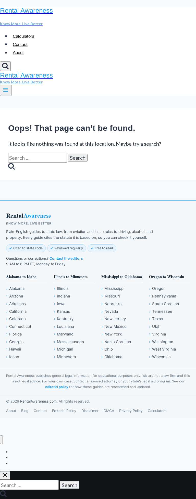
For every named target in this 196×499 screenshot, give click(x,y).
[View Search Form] (5, 66)
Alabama (15, 288)
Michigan (63, 349)
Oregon (157, 288)
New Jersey (113, 318)
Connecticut (18, 326)
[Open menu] (5, 90)
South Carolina (164, 303)
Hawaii (13, 349)
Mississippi (113, 288)
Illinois (61, 288)
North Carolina (116, 341)
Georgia (14, 341)
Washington (161, 341)
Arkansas (16, 303)
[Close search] (5, 475)
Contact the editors (66, 258)
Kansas (62, 311)
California (16, 311)
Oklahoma (111, 356)
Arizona (14, 296)
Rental (28, 215)
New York (111, 334)
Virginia (157, 334)
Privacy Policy (131, 410)
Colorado (16, 318)
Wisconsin (160, 356)
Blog (25, 410)
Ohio (107, 349)
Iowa (59, 303)
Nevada (109, 311)
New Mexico (114, 326)
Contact (20, 44)
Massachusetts (69, 341)
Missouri (110, 296)
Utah (155, 326)
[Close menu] (1, 439)
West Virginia (162, 349)
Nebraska (111, 303)
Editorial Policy (64, 410)
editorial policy (56, 387)
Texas (156, 318)
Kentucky (64, 318)
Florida (14, 334)
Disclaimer (90, 410)
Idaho (12, 356)
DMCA (109, 410)
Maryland (64, 334)
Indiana (62, 296)
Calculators (23, 36)
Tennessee (160, 311)
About (18, 53)
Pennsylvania (162, 296)
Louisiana (64, 326)
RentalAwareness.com (38, 401)
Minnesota (65, 356)
